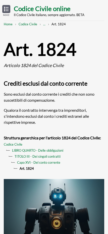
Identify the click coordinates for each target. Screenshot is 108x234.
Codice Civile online (42, 8)
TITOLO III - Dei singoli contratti (38, 156)
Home (8, 24)
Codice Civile (28, 24)
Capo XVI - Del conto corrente (38, 162)
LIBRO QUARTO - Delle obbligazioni (37, 150)
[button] (6, 11)
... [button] (44, 24)
